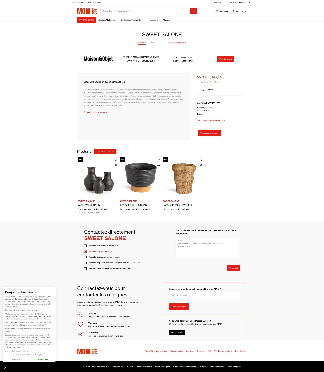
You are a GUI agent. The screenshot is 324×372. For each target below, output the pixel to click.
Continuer (233, 268)
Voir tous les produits (105, 151)
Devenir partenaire (144, 366)
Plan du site (240, 351)
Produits (153, 42)
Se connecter (241, 11)
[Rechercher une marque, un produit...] (193, 11)
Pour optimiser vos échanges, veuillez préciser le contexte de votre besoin (206, 232)
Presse (129, 366)
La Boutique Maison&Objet (132, 20)
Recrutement (118, 366)
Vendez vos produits (235, 2)
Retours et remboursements (211, 366)
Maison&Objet (77, 2)
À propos (142, 42)
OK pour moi (42, 359)
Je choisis (16, 359)
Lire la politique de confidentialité (16, 351)
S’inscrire (217, 2)
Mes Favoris (224, 11)
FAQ (209, 351)
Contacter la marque (177, 42)
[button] (5, 368)
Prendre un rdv (225, 59)
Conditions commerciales (184, 366)
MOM (87, 11)
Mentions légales (162, 366)
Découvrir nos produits (97, 112)
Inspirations (153, 20)
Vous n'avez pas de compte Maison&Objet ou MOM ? (195, 289)
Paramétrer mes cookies (156, 351)
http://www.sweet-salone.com (211, 120)
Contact (201, 351)
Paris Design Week (94, 2)
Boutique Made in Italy (107, 20)
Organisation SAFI (100, 366)
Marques (166, 20)
